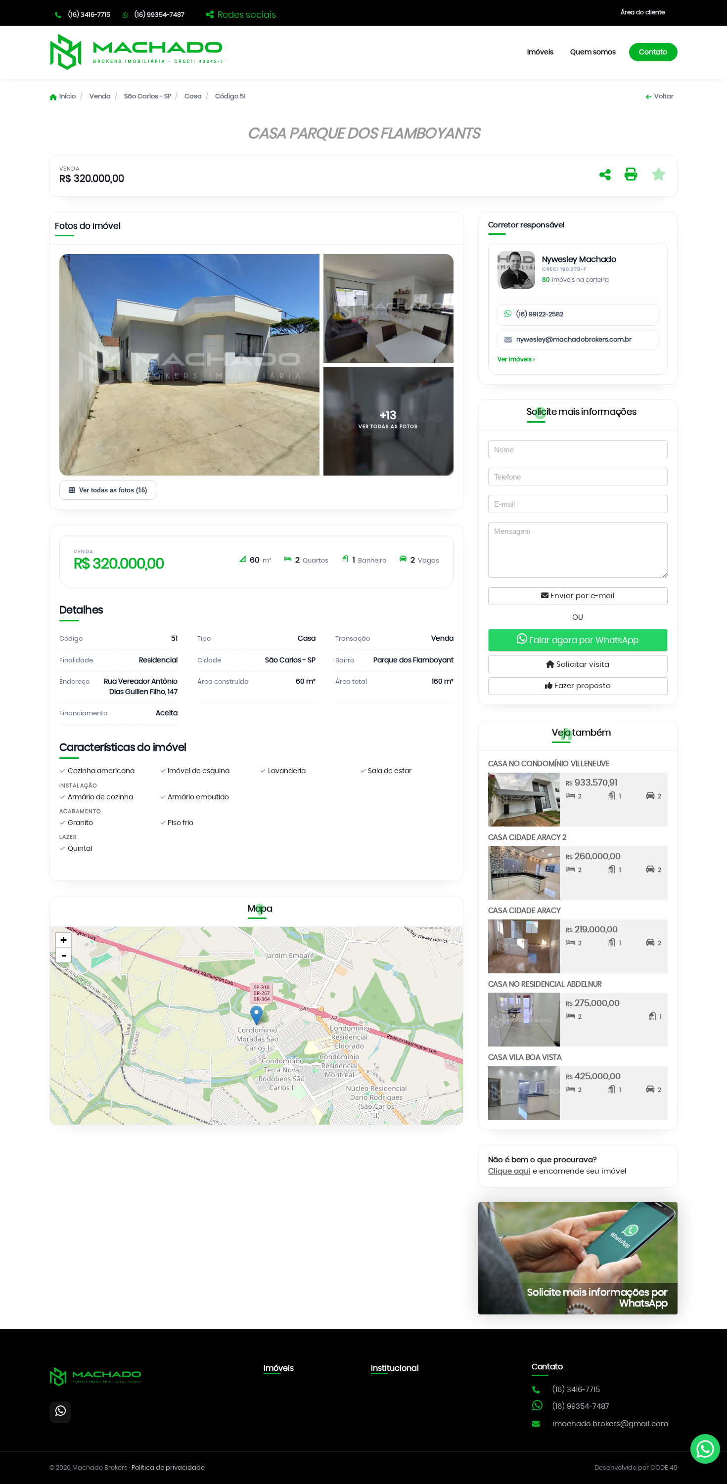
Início (67, 96)
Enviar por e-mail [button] (581, 596)
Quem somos (593, 52)
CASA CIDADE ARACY (524, 911)
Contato (653, 52)
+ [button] (63, 940)
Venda (100, 96)
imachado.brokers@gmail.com (610, 1424)
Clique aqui (509, 1171)
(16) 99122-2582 (539, 314)
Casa (193, 96)
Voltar (663, 96)
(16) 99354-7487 (159, 15)
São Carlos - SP (147, 96)
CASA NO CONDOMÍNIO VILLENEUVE (549, 764)
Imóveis (540, 52)
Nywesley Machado (579, 259)
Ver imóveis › (516, 359)
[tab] (88, 228)
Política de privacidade (168, 1468)
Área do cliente (643, 12)
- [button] (63, 955)
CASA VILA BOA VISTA (525, 1057)
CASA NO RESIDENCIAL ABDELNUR (545, 984)
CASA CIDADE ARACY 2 (527, 837)
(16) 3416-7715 (89, 15)
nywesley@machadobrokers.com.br (574, 340)
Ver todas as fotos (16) (113, 490)
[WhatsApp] (60, 1412)
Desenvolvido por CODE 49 (636, 1468)
